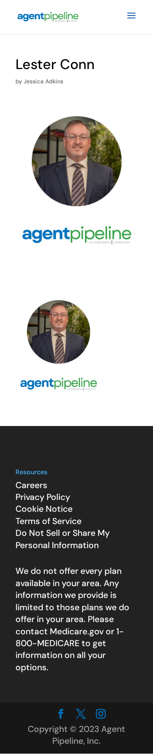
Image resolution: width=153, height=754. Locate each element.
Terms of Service (49, 521)
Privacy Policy (43, 497)
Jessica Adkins (43, 81)
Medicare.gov (77, 631)
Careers (31, 485)
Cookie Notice (44, 509)
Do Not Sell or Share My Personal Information (63, 539)
